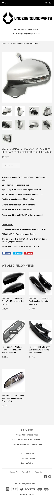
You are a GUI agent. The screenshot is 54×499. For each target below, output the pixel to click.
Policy (27, 463)
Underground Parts (28, 484)
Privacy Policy (15, 472)
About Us (38, 472)
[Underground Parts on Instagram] (49, 477)
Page (27, 435)
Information (27, 459)
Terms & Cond (27, 472)
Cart (50, 3)
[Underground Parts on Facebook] (45, 477)
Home (4, 44)
